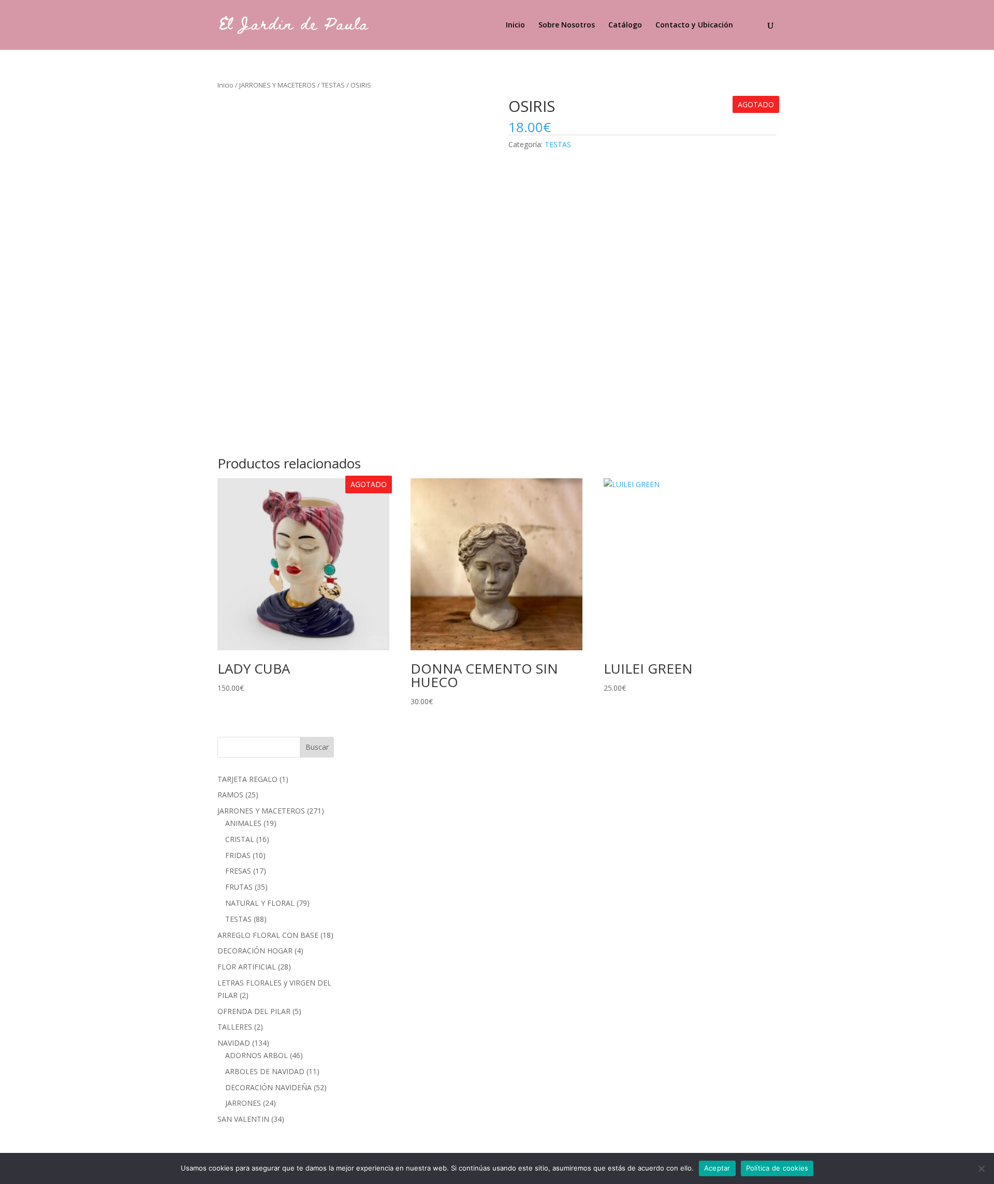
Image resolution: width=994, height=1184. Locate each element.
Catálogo (625, 25)
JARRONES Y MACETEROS (277, 85)
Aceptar (717, 1168)
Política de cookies (777, 1168)
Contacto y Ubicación (694, 25)
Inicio (515, 25)
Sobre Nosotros (566, 25)
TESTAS (333, 85)
